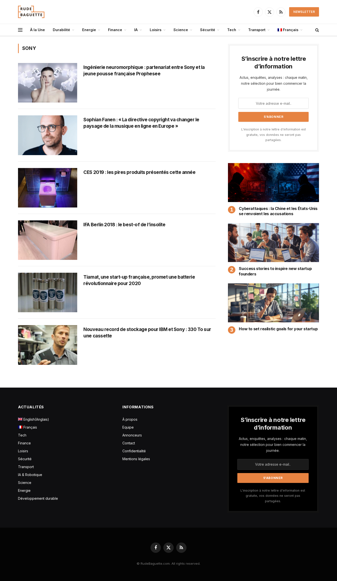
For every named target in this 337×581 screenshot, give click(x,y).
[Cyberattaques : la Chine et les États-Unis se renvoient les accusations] (273, 182)
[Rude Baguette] (31, 12)
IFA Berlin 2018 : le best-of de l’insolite (124, 225)
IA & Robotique (30, 475)
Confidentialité (134, 451)
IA (136, 30)
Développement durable (38, 498)
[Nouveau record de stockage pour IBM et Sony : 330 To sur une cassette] (47, 345)
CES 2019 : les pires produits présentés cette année (139, 172)
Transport (256, 30)
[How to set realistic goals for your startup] (273, 302)
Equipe (128, 427)
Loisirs (155, 30)
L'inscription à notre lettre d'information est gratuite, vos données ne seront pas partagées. (273, 134)
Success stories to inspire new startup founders (275, 271)
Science (180, 30)
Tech (231, 30)
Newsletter (304, 12)
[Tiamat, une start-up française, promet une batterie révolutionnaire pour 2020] (47, 292)
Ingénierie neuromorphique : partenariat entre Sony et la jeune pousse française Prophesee (144, 70)
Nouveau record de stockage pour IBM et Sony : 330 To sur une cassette (147, 333)
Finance (115, 30)
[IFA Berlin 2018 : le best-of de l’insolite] (47, 240)
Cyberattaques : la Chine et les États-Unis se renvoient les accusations (278, 211)
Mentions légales (136, 459)
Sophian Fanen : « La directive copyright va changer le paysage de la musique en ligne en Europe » (141, 123)
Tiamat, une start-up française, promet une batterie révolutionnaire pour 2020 (139, 280)
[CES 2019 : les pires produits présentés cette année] (47, 188)
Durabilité (61, 30)
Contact (128, 443)
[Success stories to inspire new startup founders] (273, 242)
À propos (129, 419)
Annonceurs (132, 435)
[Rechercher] (316, 30)
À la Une (37, 30)
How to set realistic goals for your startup (278, 328)
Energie (89, 30)
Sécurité (207, 30)
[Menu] (20, 30)
